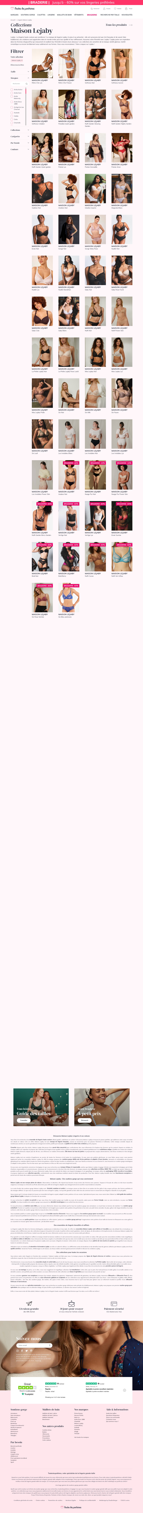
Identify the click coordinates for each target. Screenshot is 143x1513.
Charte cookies (40, 1500)
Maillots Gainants (47, 1417)
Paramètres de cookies (55, 1500)
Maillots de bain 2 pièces (50, 1415)
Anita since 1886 (79, 1419)
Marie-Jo (77, 1417)
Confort (13, 1448)
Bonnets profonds (16, 1446)
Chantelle (17, 123)
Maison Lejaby (16, 60)
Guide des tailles (111, 1413)
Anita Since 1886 (18, 103)
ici (40, 1360)
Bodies (44, 1432)
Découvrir (84, 1120)
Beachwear (45, 1419)
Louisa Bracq (78, 1425)
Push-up (13, 1421)
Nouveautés (127, 15)
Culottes (41, 15)
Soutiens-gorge (28, 15)
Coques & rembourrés (17, 1425)
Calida (16, 116)
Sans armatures (15, 1415)
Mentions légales (71, 1500)
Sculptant (13, 1460)
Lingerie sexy (15, 1454)
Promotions (46, 1438)
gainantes (86, 1275)
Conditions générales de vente (23, 1500)
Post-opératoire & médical (19, 1458)
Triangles (13, 1435)
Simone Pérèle (78, 1415)
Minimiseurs (14, 1431)
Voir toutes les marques (81, 1437)
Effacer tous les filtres (17, 65)
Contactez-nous (111, 1419)
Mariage (13, 1452)
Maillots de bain (64, 15)
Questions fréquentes (112, 1415)
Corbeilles (14, 1419)
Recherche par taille (110, 15)
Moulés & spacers (16, 1427)
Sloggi (76, 1431)
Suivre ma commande (113, 1417)
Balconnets (14, 1417)
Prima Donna (78, 1413)
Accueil (13, 20)
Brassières (14, 1433)
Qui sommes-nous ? (112, 1421)
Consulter (23, 1120)
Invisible (13, 1450)
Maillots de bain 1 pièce (49, 1413)
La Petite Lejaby (101, 1262)
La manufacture (75, 1270)
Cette (16, 119)
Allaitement (14, 1456)
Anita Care (17, 93)
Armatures (14, 1413)
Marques (14, 15)
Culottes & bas (46, 1430)
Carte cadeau (46, 1440)
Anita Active (18, 89)
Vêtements (78, 15)
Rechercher (96, 8)
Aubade (16, 113)
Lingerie (51, 15)
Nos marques (81, 1409)
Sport (12, 1462)
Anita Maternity (17, 97)
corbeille (13, 1202)
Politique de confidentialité (87, 1500)
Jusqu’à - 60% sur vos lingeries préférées (71, 2)
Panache (77, 1429)
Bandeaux (14, 1423)
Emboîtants (14, 1429)
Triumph (76, 1433)
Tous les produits (116, 25)
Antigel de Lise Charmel (19, 108)
